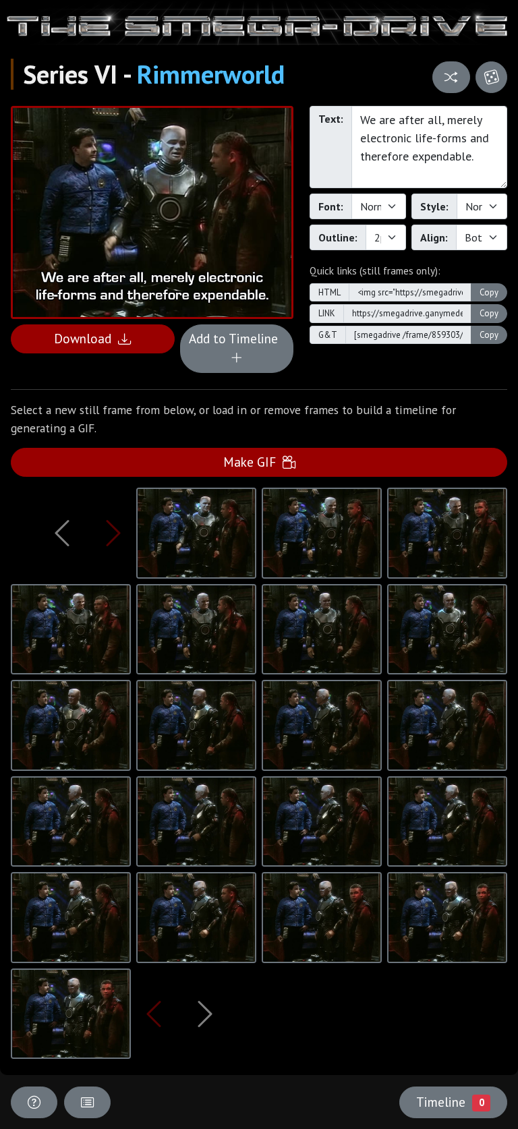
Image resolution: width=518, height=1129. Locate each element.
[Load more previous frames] (62, 533)
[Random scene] (450, 77)
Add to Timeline (237, 338)
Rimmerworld (211, 74)
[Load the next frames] (204, 1014)
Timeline (450, 1101)
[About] (34, 1102)
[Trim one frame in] (113, 533)
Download (86, 338)
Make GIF (253, 461)
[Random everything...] (491, 77)
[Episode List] (87, 1102)
